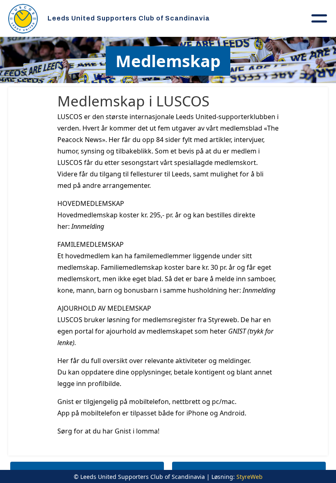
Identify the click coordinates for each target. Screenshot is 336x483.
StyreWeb (249, 477)
